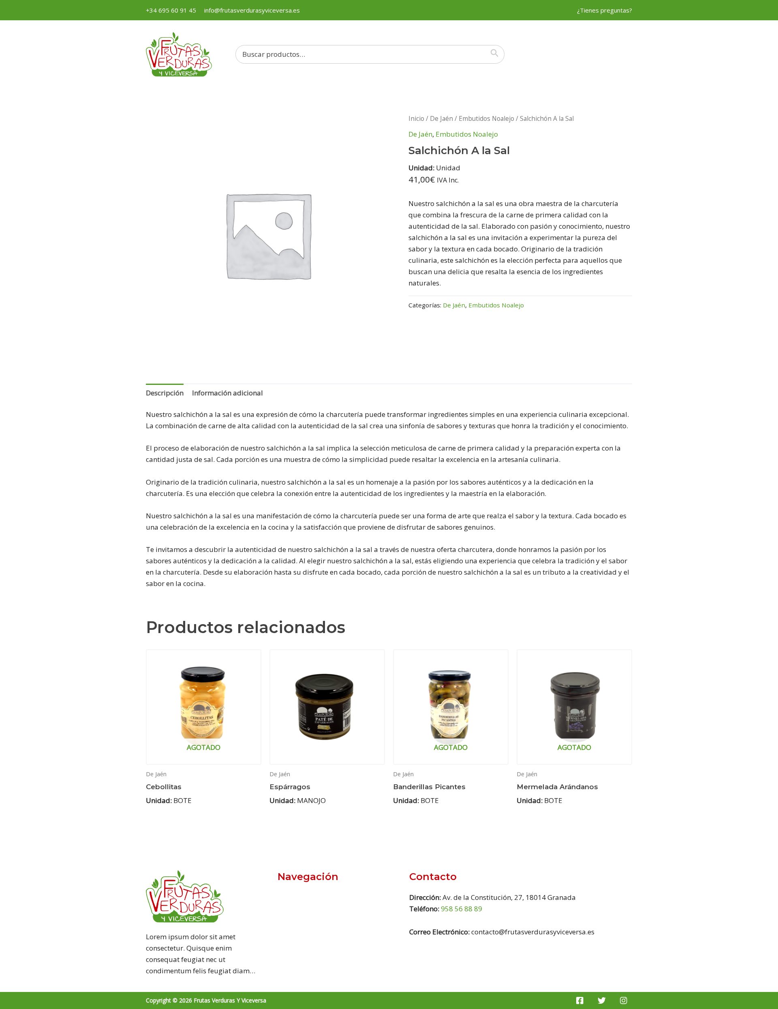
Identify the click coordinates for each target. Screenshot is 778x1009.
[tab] (165, 393)
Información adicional (227, 392)
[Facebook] (579, 1000)
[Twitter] (601, 1000)
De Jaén (441, 118)
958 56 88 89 (461, 908)
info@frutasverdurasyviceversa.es (252, 10)
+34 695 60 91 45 (171, 10)
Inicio (416, 118)
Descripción (165, 392)
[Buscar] (496, 54)
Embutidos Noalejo (486, 118)
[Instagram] (623, 1000)
